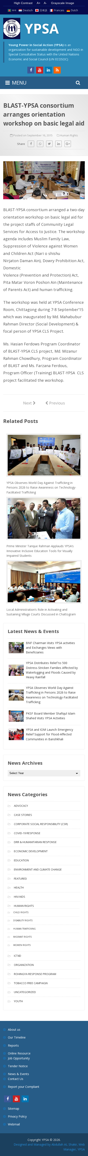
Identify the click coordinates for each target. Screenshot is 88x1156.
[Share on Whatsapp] (40, 144)
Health (19, 887)
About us (14, 1029)
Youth (18, 1001)
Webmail (14, 1124)
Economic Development (31, 851)
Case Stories (23, 815)
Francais (59, 10)
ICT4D (17, 956)
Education (21, 860)
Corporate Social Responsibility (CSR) (41, 824)
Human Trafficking (24, 928)
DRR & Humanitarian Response (35, 842)
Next (29, 403)
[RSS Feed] (57, 70)
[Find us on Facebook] (30, 70)
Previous (55, 403)
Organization (24, 965)
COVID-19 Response (27, 833)
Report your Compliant (23, 1087)
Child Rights (20, 912)
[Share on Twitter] (49, 144)
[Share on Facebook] (31, 144)
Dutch (74, 10)
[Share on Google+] (68, 144)
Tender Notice (18, 1066)
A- (45, 3)
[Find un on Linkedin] (48, 70)
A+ (38, 3)
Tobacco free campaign (31, 983)
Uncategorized (25, 992)
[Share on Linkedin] (58, 144)
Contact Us (15, 1079)
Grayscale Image (62, 3)
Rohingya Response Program (35, 974)
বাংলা (14, 10)
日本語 (43, 10)
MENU (19, 82)
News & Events (18, 1074)
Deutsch (28, 10)
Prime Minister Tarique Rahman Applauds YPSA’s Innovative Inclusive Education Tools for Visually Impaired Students (40, 551)
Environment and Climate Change (38, 869)
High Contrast (23, 3)
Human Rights (69, 135)
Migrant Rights (22, 936)
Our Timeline (17, 1037)
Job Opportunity (19, 1058)
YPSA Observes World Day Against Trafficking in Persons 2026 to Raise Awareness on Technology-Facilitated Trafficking (41, 487)
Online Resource (19, 1053)
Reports (13, 1045)
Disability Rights (22, 920)
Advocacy (21, 806)
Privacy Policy (17, 1116)
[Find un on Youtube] (39, 70)
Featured (20, 878)
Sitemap (13, 1109)
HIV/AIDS (19, 897)
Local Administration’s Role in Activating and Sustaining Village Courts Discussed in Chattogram (41, 612)
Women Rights (22, 945)
